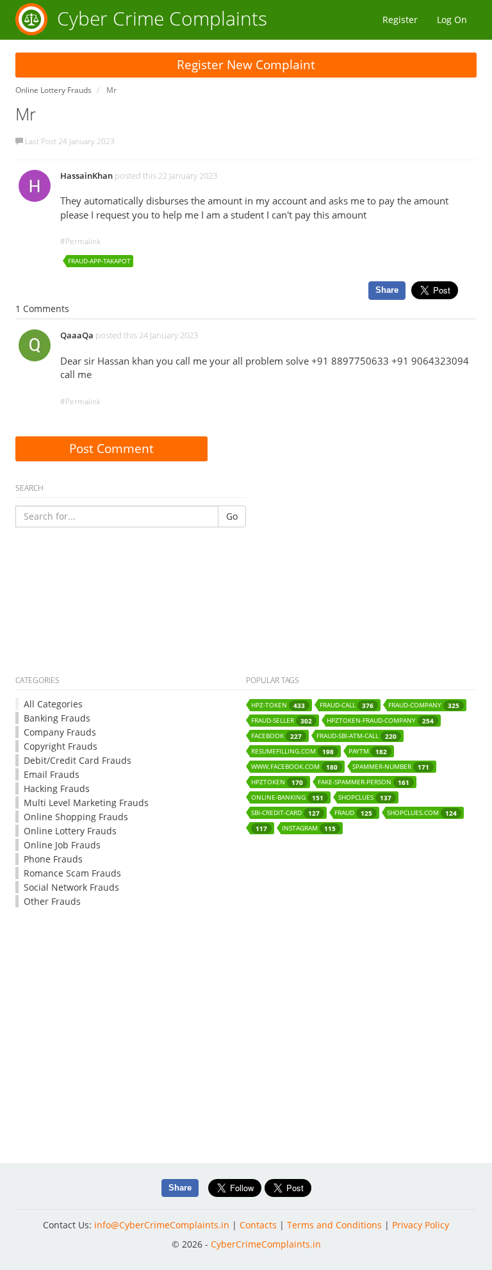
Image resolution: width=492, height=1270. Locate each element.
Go (232, 516)
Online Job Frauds (62, 845)
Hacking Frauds (57, 788)
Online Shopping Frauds (76, 817)
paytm (367, 751)
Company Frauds (60, 732)
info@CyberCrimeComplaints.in (161, 1225)
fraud (353, 813)
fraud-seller (281, 720)
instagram (309, 828)
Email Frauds (51, 774)
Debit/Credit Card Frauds (77, 760)
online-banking (287, 797)
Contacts (258, 1225)
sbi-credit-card (285, 813)
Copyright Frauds (60, 746)
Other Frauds (52, 901)
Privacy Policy (420, 1225)
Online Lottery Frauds (70, 831)
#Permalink (80, 241)
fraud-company (423, 705)
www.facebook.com (294, 766)
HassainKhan (86, 175)
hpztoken (277, 782)
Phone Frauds (53, 859)
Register (400, 19)
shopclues (364, 797)
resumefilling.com (292, 751)
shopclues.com (422, 813)
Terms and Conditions (334, 1225)
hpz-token (278, 705)
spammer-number (390, 766)
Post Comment (111, 448)
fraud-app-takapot (99, 260)
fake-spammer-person (363, 782)
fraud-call (346, 705)
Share (386, 290)
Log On (452, 19)
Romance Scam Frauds (72, 873)
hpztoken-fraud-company (380, 720)
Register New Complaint (246, 64)
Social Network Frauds (71, 887)
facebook (276, 736)
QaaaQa (77, 335)
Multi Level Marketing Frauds (86, 802)
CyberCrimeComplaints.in (266, 1244)
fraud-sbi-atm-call (356, 736)
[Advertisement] (246, 630)
